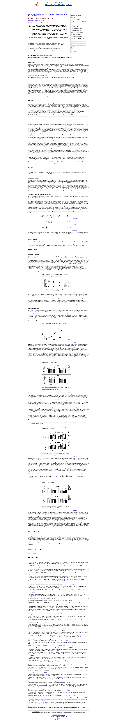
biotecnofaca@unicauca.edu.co (58, 719)
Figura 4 (41, 423)
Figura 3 (53, 345)
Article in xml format (77, 28)
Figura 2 (32, 310)
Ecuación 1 (74, 218)
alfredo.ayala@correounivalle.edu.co (44, 55)
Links (73, 563)
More (74, 47)
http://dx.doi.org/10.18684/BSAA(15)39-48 (40, 22)
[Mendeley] (72, 47)
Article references (77, 30)
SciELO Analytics (77, 19)
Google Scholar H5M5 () (79, 21)
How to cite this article (78, 32)
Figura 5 (56, 476)
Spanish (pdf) (76, 26)
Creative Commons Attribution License (77, 712)
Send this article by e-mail (78, 38)
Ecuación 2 (74, 224)
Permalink (75, 51)
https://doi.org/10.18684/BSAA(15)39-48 (36, 20)
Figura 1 (31, 256)
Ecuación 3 (56, 209)
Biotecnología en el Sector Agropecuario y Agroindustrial (47, 14)
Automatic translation (77, 36)
